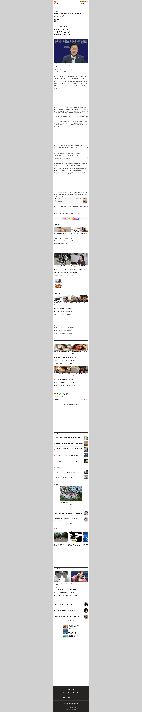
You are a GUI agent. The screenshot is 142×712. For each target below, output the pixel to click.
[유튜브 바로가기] (70, 704)
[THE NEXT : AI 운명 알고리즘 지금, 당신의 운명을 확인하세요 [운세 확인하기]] (71, 218)
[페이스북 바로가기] (65, 704)
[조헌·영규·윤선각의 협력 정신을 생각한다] (86, 513)
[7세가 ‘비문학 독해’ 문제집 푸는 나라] (86, 519)
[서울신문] (57, 2)
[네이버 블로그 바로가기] (77, 704)
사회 (68, 692)
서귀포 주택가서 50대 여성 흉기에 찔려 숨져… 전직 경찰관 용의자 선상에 (67, 153)
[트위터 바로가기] (67, 704)
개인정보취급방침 (70, 707)
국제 (78, 692)
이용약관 (66, 707)
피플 (64, 697)
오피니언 (55, 509)
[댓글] (63, 16)
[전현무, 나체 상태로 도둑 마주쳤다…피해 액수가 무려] (86, 610)
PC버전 (78, 707)
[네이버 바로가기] (75, 704)
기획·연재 (55, 528)
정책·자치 (64, 695)
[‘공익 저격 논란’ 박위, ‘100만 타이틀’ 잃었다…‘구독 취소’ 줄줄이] (86, 617)
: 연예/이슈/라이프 (58, 600)
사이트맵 (75, 707)
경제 (73, 692)
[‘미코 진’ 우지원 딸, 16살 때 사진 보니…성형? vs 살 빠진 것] (86, 604)
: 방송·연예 (57, 568)
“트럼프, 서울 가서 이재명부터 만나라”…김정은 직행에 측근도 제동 (66, 155)
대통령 (57, 11)
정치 (54, 11)
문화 (68, 695)
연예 (73, 697)
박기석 (58, 19)
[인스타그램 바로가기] (72, 704)
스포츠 (69, 697)
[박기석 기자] (55, 20)
